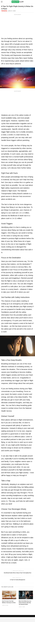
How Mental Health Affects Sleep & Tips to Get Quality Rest (17, 572)
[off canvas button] (2, 2)
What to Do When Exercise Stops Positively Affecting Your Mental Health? (25, 603)
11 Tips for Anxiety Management (17, 579)
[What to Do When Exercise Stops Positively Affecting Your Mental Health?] (26, 595)
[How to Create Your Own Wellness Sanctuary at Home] (9, 595)
